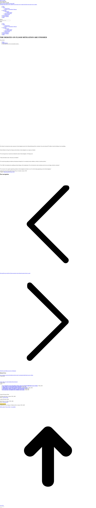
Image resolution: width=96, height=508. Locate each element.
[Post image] (3, 380)
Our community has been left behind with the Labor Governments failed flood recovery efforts (16, 375)
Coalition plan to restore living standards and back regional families (15, 387)
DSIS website (2, 406)
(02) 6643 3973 (5, 402)
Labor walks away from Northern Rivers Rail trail (9, 381)
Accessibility (13, 406)
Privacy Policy (8, 406)
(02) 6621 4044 (5, 397)
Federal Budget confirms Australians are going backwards (13, 388)
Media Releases (6, 171)
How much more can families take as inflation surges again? (13, 389)
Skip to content (2, 0)
